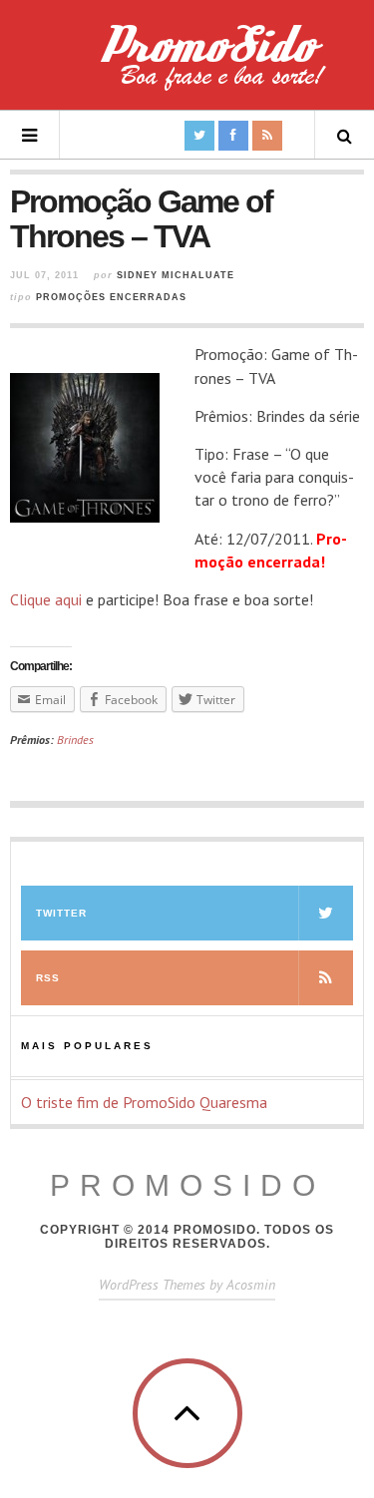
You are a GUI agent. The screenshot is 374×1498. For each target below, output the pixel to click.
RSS (48, 977)
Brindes (75, 739)
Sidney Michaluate (175, 275)
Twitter (61, 913)
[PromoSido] (187, 65)
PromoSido (187, 1185)
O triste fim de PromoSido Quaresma (144, 1102)
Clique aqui (46, 599)
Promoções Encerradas (111, 297)
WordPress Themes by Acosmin (187, 1285)
